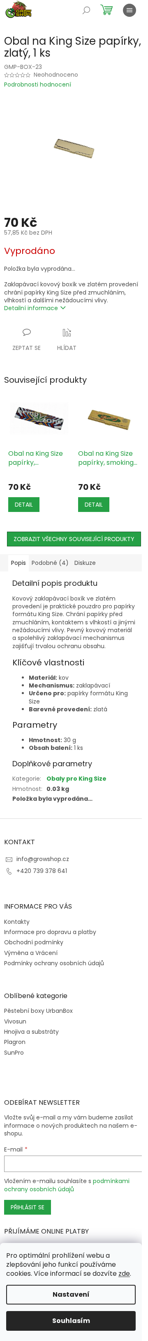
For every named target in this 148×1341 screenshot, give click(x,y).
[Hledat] (86, 10)
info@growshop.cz (42, 859)
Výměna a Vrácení (31, 953)
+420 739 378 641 (41, 871)
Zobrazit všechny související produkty (74, 539)
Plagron (14, 1042)
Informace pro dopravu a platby (50, 932)
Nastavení (71, 1294)
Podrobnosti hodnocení (37, 85)
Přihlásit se (27, 1207)
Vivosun (15, 1022)
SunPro (14, 1053)
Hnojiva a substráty (31, 1032)
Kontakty (17, 922)
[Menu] (129, 10)
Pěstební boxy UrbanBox (38, 1011)
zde (124, 1273)
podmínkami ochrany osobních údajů (67, 1185)
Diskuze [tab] (85, 563)
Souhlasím (71, 1320)
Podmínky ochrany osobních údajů (54, 963)
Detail (24, 504)
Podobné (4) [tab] (50, 563)
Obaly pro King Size (76, 778)
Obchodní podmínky (33, 942)
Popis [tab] (18, 563)
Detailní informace (31, 308)
